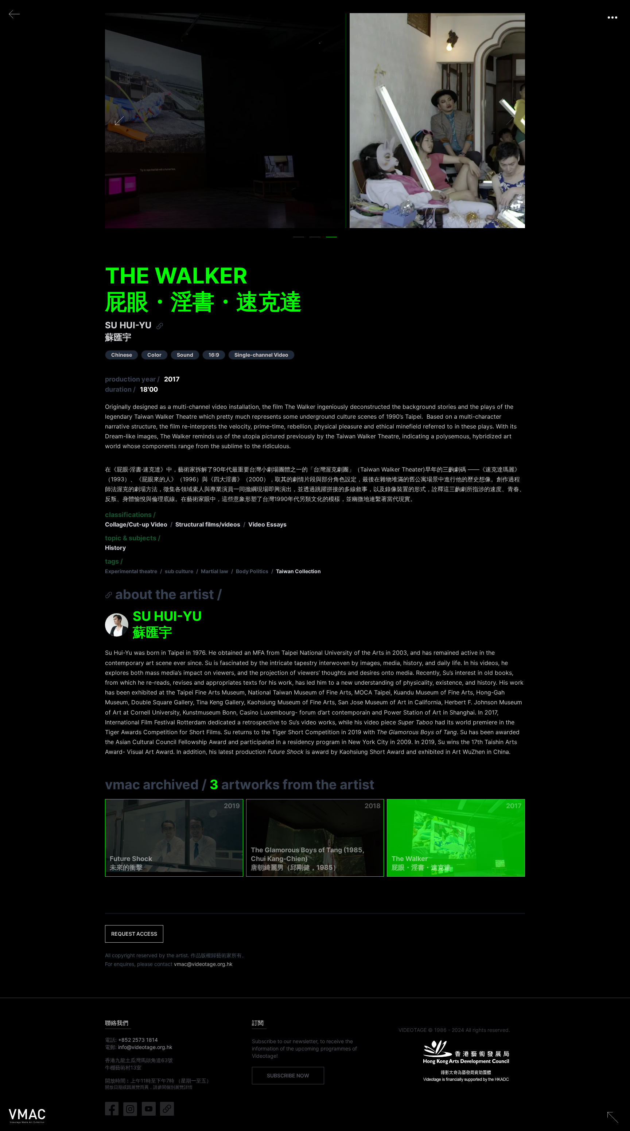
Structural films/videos (207, 524)
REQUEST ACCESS (134, 934)
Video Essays (267, 524)
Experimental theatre (131, 571)
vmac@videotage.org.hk (203, 964)
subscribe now (288, 1075)
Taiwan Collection (298, 571)
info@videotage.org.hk (145, 1047)
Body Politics (252, 571)
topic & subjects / (132, 538)
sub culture (179, 571)
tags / (114, 561)
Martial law (214, 571)
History (115, 547)
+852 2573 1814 (138, 1040)
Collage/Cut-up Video (136, 524)
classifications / (130, 514)
